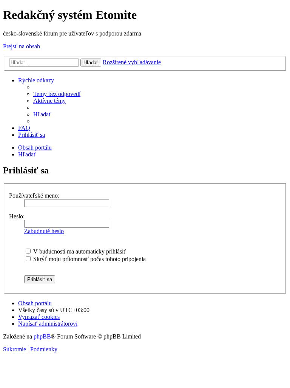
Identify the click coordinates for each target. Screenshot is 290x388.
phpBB (42, 336)
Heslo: (17, 216)
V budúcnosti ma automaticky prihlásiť (79, 251)
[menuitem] (56, 94)
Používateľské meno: (34, 195)
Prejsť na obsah (21, 46)
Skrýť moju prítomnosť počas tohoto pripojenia (89, 259)
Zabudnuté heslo (44, 231)
